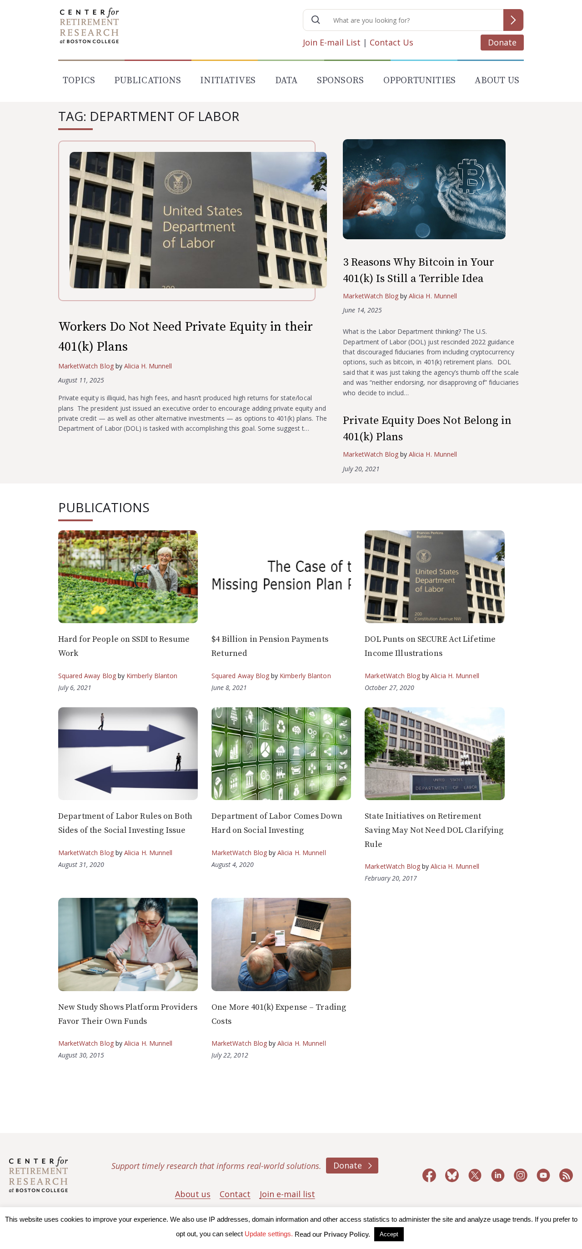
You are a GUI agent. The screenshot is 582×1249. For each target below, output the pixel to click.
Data (286, 80)
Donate (502, 42)
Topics (79, 80)
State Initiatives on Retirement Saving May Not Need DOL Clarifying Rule (434, 830)
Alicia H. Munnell (148, 366)
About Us (497, 80)
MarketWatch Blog (86, 366)
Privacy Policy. (347, 1234)
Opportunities (419, 80)
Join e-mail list (287, 1194)
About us (193, 1194)
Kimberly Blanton (152, 675)
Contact (235, 1194)
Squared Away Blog (87, 675)
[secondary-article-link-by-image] (433, 191)
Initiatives (228, 80)
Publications (147, 80)
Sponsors (340, 80)
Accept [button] (389, 1234)
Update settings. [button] (269, 1234)
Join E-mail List (332, 42)
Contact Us (391, 42)
